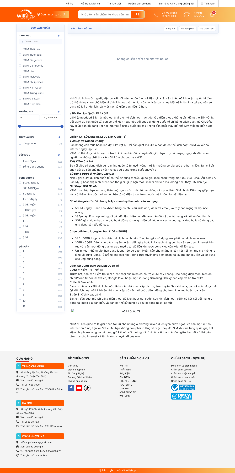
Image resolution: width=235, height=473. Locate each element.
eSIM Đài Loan (31, 98)
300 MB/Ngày (31, 182)
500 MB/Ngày (31, 188)
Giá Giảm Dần (206, 28)
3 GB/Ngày (29, 210)
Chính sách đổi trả (181, 381)
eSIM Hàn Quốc (32, 87)
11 (24, 306)
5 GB (26, 237)
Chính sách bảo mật (181, 369)
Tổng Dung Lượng (33, 166)
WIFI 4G (124, 365)
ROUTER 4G (126, 384)
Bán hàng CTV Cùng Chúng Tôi (176, 3)
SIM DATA (125, 377)
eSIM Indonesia (32, 54)
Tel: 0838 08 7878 (30, 421)
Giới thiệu (73, 365)
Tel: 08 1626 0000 (30, 384)
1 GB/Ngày (29, 193)
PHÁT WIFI (125, 369)
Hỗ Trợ (69, 3)
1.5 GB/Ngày (30, 199)
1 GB (25, 221)
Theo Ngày (29, 161)
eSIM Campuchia (33, 65)
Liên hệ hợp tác (76, 369)
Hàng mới (170, 28)
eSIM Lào (28, 71)
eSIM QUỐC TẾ (128, 392)
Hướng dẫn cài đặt (78, 381)
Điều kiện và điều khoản (184, 365)
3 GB (26, 232)
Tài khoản (209, 3)
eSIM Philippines (33, 82)
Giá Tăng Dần (187, 28)
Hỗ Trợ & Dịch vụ (90, 3)
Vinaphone (29, 143)
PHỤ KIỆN (125, 373)
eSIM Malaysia (31, 76)
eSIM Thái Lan (31, 49)
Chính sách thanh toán (183, 377)
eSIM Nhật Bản (32, 104)
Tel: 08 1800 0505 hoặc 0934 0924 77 (40, 451)
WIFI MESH (125, 396)
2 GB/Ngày (29, 204)
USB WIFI (124, 388)
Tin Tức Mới (114, 3)
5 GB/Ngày (29, 215)
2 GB (26, 226)
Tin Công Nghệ (76, 373)
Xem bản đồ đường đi (31, 380)
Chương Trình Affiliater (80, 377)
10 (24, 300)
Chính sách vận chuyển (183, 373)
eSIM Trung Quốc (33, 93)
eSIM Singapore (32, 60)
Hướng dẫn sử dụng (139, 3)
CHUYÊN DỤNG (128, 381)
